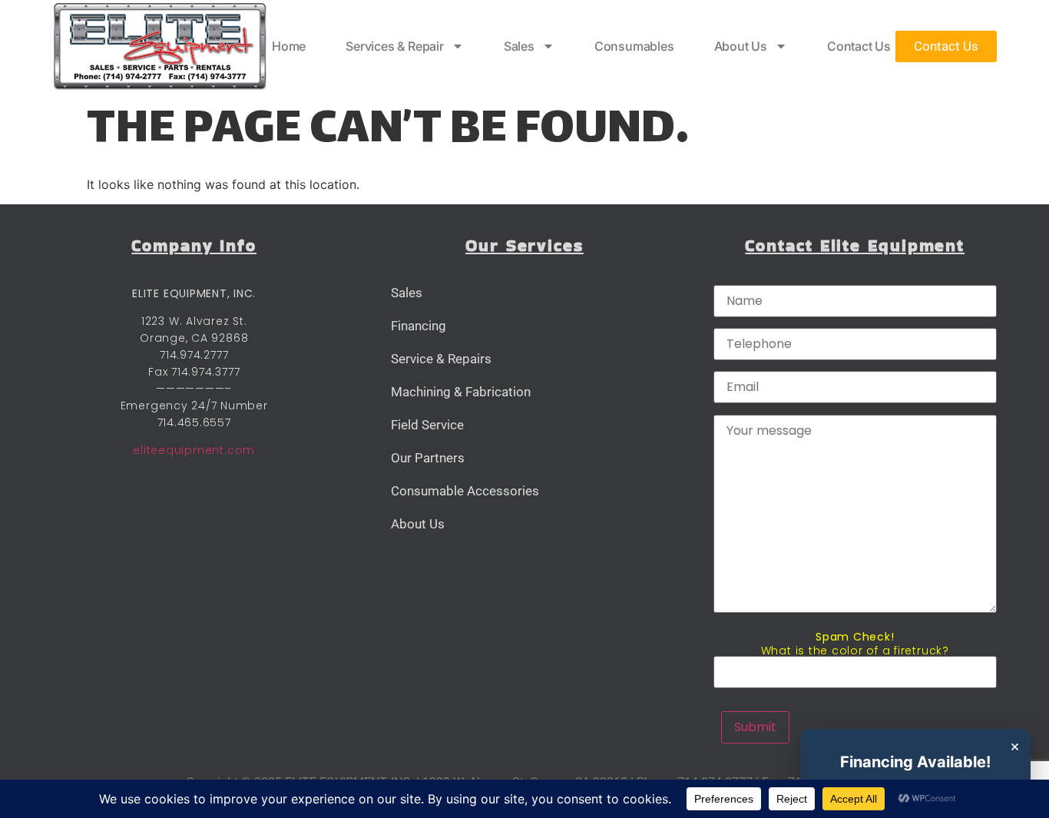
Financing (418, 325)
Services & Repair (395, 46)
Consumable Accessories (465, 490)
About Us (740, 46)
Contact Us (859, 46)
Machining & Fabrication (461, 391)
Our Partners (428, 457)
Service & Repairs (441, 358)
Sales (519, 46)
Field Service (427, 424)
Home (289, 46)
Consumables (634, 46)
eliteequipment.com (194, 450)
